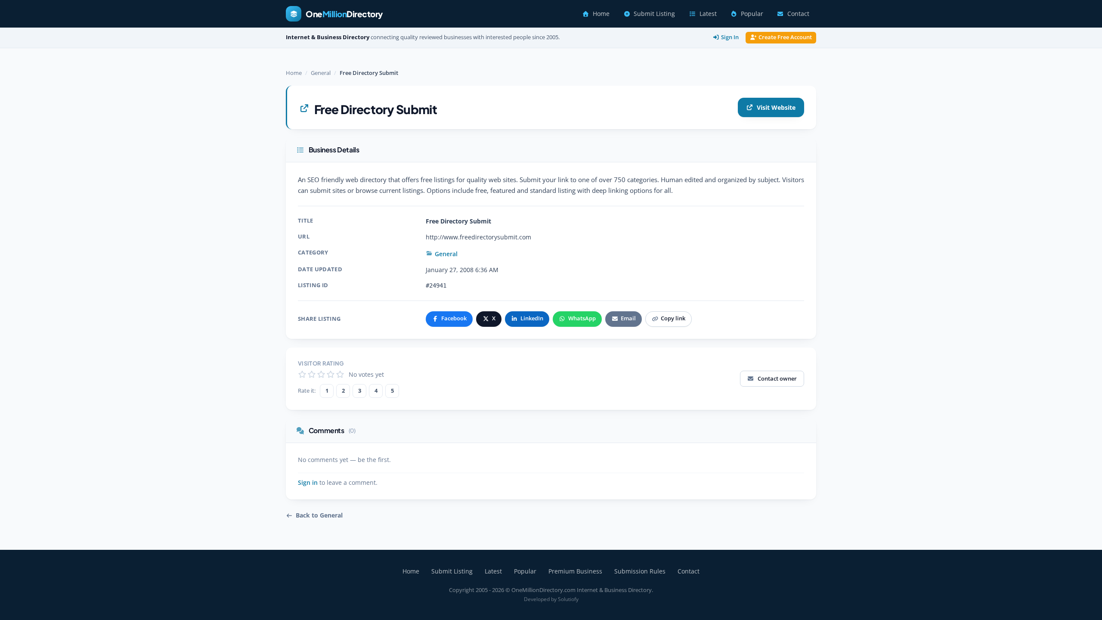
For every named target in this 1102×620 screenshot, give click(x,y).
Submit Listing (654, 14)
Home (601, 14)
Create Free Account (785, 37)
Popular (752, 14)
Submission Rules (640, 571)
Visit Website (776, 107)
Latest (708, 14)
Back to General (319, 515)
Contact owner (777, 378)
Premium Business (575, 571)
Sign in (308, 483)
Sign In (730, 37)
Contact (798, 14)
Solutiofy (568, 599)
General (321, 73)
